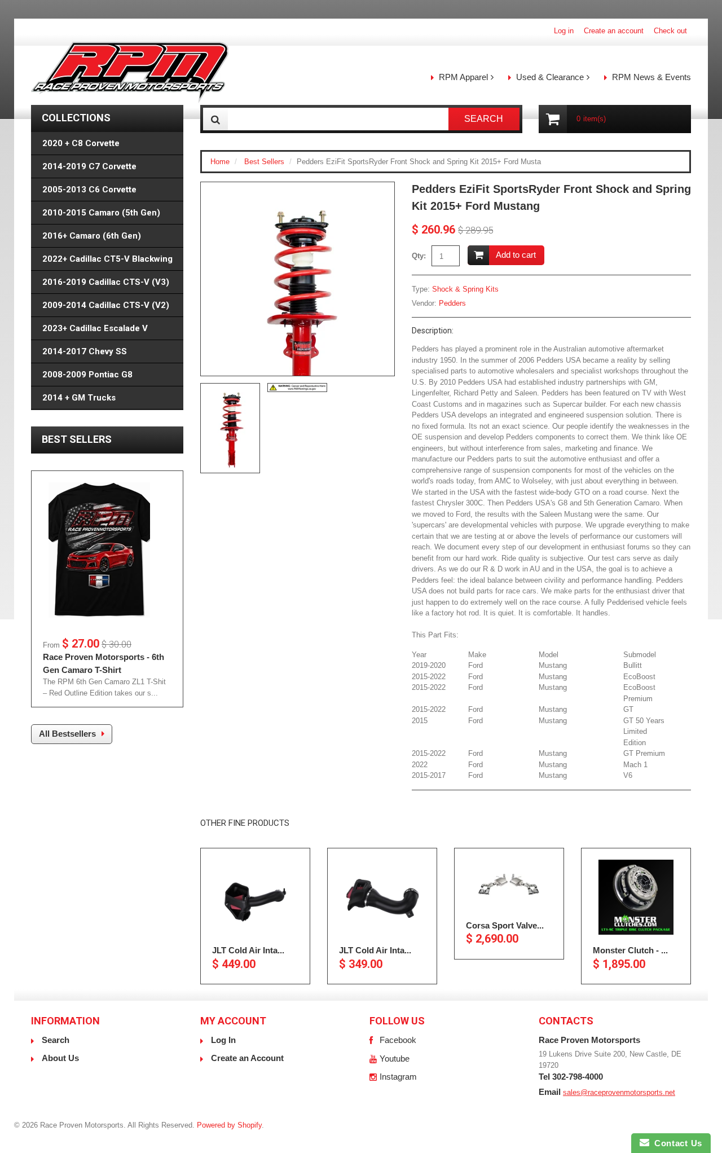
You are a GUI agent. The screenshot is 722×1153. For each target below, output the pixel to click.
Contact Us (675, 1143)
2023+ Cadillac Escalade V (95, 328)
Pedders (452, 303)
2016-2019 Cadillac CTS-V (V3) (105, 282)
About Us (60, 1058)
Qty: (419, 256)
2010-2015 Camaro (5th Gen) (101, 213)
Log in (564, 31)
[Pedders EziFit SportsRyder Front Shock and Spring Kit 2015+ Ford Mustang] (297, 317)
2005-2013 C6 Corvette (89, 189)
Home (220, 161)
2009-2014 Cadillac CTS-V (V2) (105, 305)
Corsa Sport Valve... (505, 925)
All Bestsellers (67, 733)
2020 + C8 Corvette (81, 143)
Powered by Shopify (229, 1125)
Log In (223, 1040)
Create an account (614, 31)
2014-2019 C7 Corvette (89, 166)
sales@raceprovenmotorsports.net (619, 1092)
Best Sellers (264, 161)
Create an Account (247, 1058)
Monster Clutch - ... (630, 950)
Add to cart (516, 254)
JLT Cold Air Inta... (248, 950)
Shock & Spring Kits (465, 289)
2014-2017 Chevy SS (84, 351)
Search (55, 1040)
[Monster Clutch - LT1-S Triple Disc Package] (636, 897)
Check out (670, 31)
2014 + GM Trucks (79, 398)
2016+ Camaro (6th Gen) (91, 236)
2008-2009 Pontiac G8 (87, 374)
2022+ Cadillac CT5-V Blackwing (107, 259)
